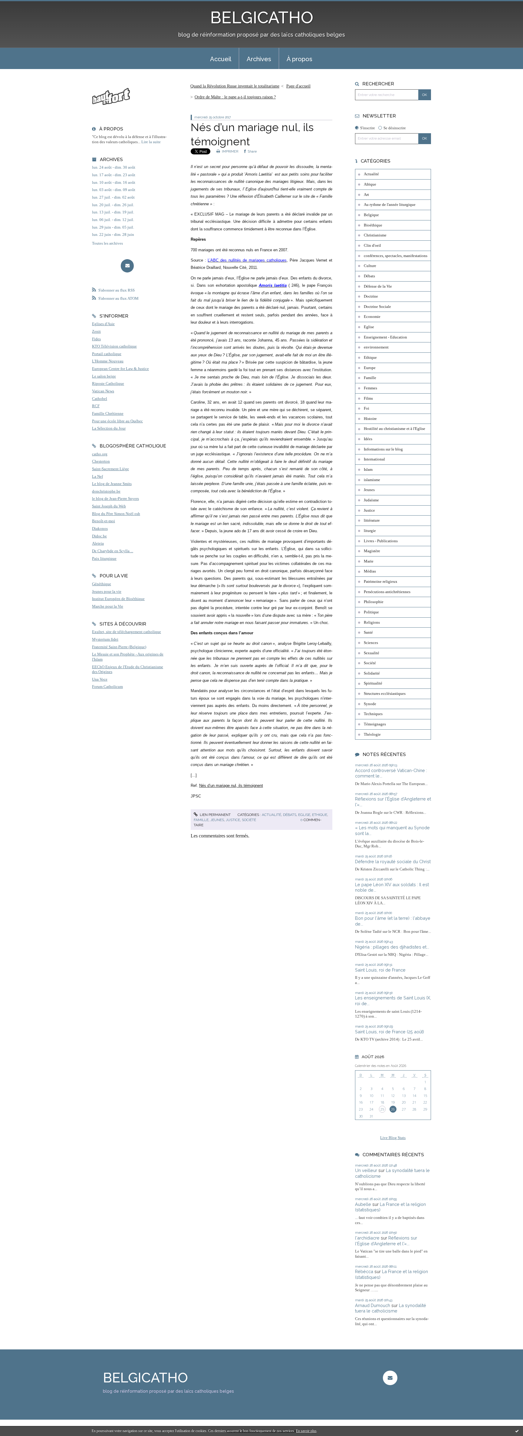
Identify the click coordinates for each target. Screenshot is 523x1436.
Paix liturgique (104, 558)
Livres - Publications (381, 541)
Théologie (372, 734)
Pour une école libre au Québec (117, 421)
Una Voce (99, 679)
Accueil (220, 59)
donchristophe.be (106, 491)
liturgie (370, 531)
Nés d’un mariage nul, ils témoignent (231, 785)
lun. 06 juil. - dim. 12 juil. (113, 220)
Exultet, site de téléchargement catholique (126, 632)
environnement (376, 347)
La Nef (97, 476)
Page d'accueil (298, 86)
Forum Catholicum (107, 687)
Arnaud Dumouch (372, 1305)
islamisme (372, 480)
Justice (233, 820)
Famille (201, 820)
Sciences (371, 643)
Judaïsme (371, 500)
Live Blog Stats (393, 1138)
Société (249, 820)
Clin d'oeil (372, 245)
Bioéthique (373, 225)
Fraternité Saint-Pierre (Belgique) (119, 647)
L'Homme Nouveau (107, 361)
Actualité (271, 815)
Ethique (319, 815)
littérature (372, 520)
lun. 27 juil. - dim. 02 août (113, 197)
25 (382, 1109)
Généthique (101, 584)
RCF (96, 406)
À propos (299, 59)
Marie (368, 561)
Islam (368, 469)
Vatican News (103, 391)
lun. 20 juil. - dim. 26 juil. (113, 205)
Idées (368, 439)
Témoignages (375, 724)
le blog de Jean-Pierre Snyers (115, 499)
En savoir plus (306, 1431)
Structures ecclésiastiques (385, 694)
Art (366, 195)
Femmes (370, 388)
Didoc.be (99, 536)
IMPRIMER (229, 151)
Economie (372, 317)
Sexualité (371, 653)
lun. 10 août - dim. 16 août (113, 182)
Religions (372, 622)
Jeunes (217, 820)
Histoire (370, 419)
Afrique (370, 184)
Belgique (371, 215)
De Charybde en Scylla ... (112, 551)
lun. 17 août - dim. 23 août (113, 175)
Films (368, 398)
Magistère (372, 551)
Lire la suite (151, 142)
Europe (370, 368)
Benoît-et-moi (103, 521)
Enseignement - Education (385, 337)
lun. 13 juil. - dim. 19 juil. (113, 212)
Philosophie (373, 602)
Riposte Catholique (108, 383)
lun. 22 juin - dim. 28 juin (113, 235)
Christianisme (375, 235)
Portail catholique (106, 354)
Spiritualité (373, 683)
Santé (368, 632)
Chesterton (101, 461)
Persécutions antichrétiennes (387, 592)
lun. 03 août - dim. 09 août (113, 190)
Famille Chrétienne (107, 413)
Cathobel (99, 399)
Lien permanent (215, 815)
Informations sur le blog (383, 449)
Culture (370, 266)
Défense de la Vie (378, 286)
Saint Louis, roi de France (380, 969)
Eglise (304, 815)
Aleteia (98, 543)
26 (393, 1109)
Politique (371, 612)
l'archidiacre (367, 1237)
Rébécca (364, 1271)
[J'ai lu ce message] (517, 1430)
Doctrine (371, 296)
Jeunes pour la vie (106, 591)
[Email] (127, 265)
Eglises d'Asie (103, 324)
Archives (259, 59)
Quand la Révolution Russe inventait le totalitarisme (234, 86)
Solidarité (372, 673)
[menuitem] (220, 58)
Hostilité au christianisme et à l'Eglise (394, 429)
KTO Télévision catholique (114, 346)
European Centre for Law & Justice (120, 369)
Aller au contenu (19, 5)
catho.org (99, 454)
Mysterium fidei (105, 639)
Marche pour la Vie (107, 606)
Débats (289, 815)
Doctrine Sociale (377, 307)
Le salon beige (104, 376)
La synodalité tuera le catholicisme (390, 1308)
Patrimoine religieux (380, 581)
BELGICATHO (261, 17)
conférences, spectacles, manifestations (395, 256)
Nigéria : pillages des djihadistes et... (392, 946)
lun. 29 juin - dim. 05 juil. (113, 227)
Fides (96, 339)
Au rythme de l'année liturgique (390, 205)
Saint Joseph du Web (109, 506)
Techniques (373, 714)
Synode (370, 704)
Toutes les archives (107, 243)
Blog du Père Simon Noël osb (116, 514)
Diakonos (100, 529)
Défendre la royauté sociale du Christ (393, 861)
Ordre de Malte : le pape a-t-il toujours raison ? (235, 97)
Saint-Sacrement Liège (110, 469)
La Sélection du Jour (109, 428)
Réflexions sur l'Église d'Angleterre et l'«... (386, 1240)
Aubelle (363, 1204)
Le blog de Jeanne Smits (112, 484)
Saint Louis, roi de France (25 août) (389, 1031)
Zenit (96, 331)
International (374, 459)
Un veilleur (366, 1170)
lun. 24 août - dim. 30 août (113, 167)
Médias (370, 571)
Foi (366, 408)
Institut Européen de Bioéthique (118, 599)
